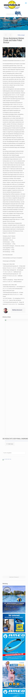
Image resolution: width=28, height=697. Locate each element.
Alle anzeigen (22, 35)
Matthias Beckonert (17, 310)
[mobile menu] (26, 3)
